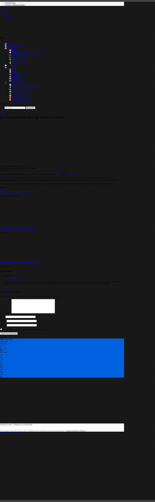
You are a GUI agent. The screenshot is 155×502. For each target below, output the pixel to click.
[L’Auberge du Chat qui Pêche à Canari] (22, 224)
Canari (2, 112)
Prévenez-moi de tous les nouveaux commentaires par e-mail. (24, 329)
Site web (3, 325)
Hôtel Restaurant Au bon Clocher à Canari (20, 262)
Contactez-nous (10, 3)
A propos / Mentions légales (15, 5)
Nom (2, 317)
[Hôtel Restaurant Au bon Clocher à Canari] (22, 258)
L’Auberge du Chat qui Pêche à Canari (18, 228)
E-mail (3, 321)
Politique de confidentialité (22, 424)
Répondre (8, 287)
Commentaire (5, 313)
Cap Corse (70, 174)
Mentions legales (6, 424)
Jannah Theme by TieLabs (75, 431)
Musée (2, 190)
